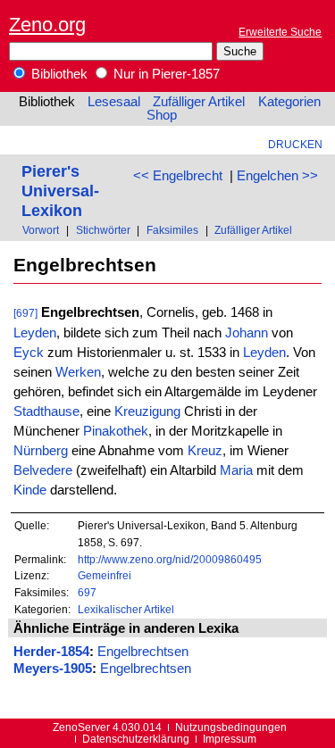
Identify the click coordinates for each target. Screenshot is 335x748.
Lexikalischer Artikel (126, 609)
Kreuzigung (147, 411)
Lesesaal (114, 102)
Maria (236, 470)
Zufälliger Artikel (199, 102)
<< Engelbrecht (177, 176)
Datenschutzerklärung (135, 738)
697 (87, 592)
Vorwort (40, 230)
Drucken (295, 144)
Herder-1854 (51, 651)
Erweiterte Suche (280, 31)
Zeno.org (47, 24)
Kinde (29, 490)
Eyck (28, 352)
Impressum (229, 738)
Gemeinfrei (104, 575)
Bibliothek (58, 74)
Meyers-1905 (52, 668)
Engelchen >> (277, 176)
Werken (78, 372)
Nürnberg (40, 451)
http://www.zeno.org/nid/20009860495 (170, 559)
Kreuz (205, 451)
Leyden (34, 333)
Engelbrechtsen (142, 651)
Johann (246, 333)
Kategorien (289, 102)
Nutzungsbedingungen (231, 727)
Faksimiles (172, 230)
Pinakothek (115, 431)
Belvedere (42, 470)
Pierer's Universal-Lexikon (60, 191)
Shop (162, 115)
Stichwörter (103, 230)
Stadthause (46, 411)
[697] (25, 313)
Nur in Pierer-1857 (165, 74)
